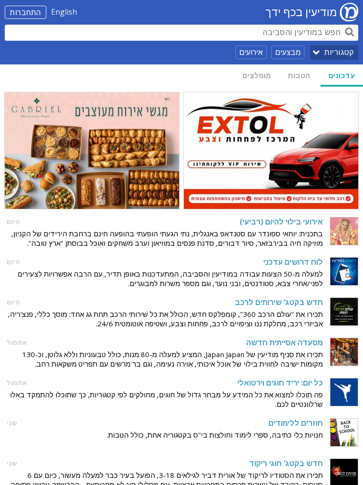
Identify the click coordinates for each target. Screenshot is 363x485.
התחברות (25, 12)
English (64, 12)
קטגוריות (339, 52)
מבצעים (288, 52)
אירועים (251, 52)
